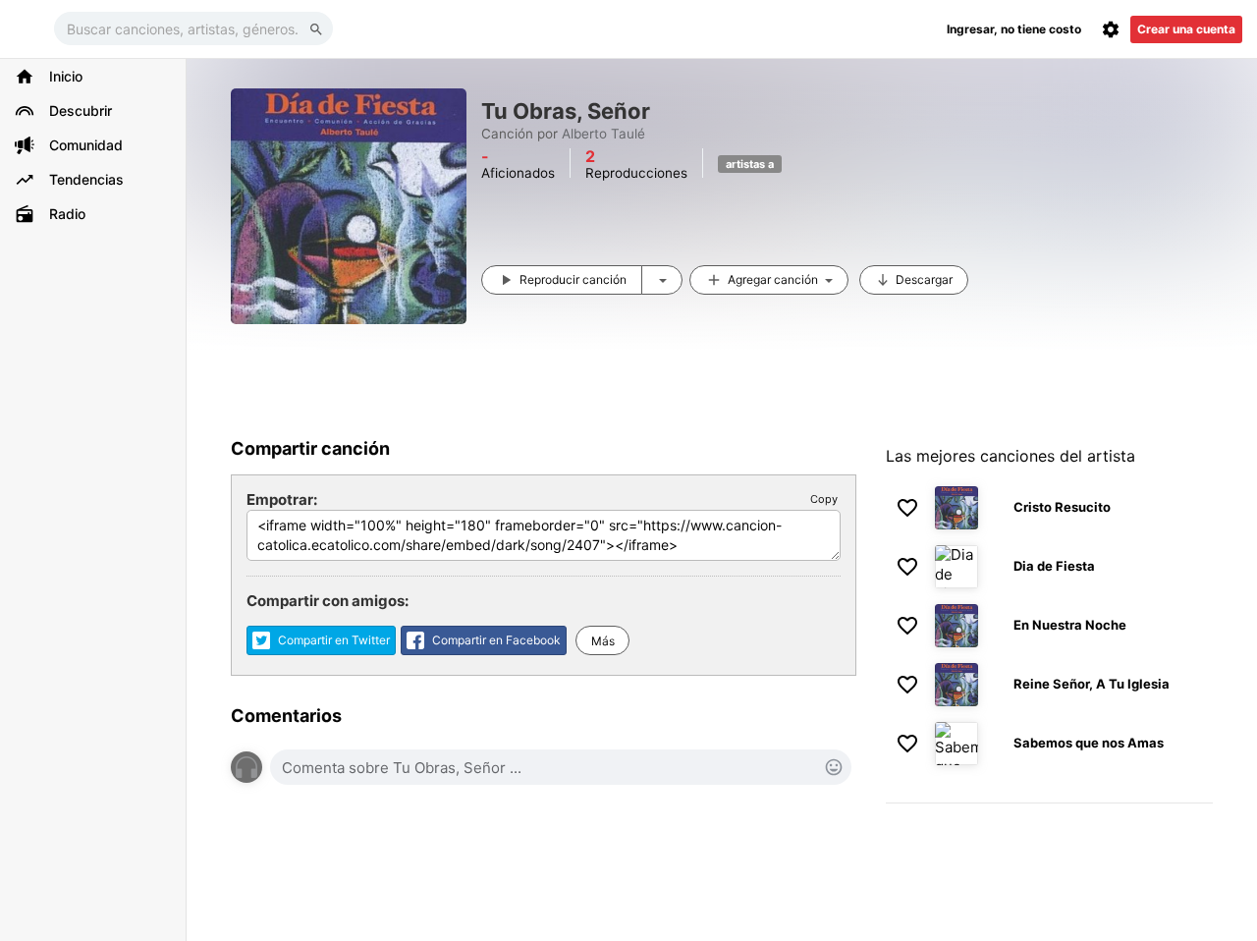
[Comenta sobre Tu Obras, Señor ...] (560, 767)
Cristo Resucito (1062, 507)
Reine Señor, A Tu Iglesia (1091, 684)
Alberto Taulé (603, 133)
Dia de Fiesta (1054, 566)
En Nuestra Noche (1069, 625)
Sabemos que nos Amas (1088, 742)
